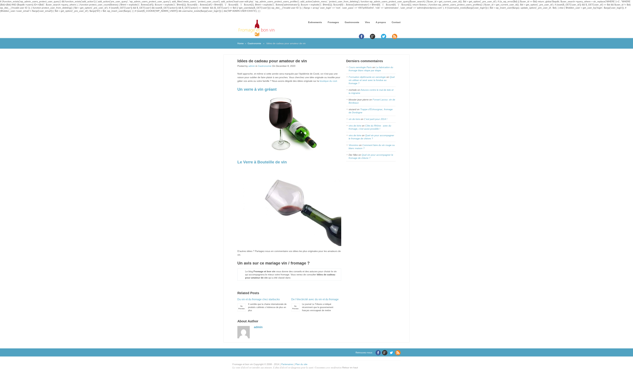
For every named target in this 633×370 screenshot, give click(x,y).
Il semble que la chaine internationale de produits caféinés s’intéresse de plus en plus (261, 305)
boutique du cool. (329, 81)
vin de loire (354, 119)
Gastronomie (352, 22)
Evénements (315, 22)
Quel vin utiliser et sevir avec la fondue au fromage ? (372, 80)
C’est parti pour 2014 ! (375, 119)
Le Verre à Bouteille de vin (262, 162)
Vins (367, 22)
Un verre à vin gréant (257, 89)
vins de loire (355, 125)
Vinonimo (353, 145)
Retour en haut (350, 367)
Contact (396, 22)
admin (251, 66)
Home (240, 43)
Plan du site (301, 364)
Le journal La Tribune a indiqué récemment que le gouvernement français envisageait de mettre (315, 305)
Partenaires (287, 364)
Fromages (333, 22)
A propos (381, 22)
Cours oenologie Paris (360, 67)
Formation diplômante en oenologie (367, 77)
